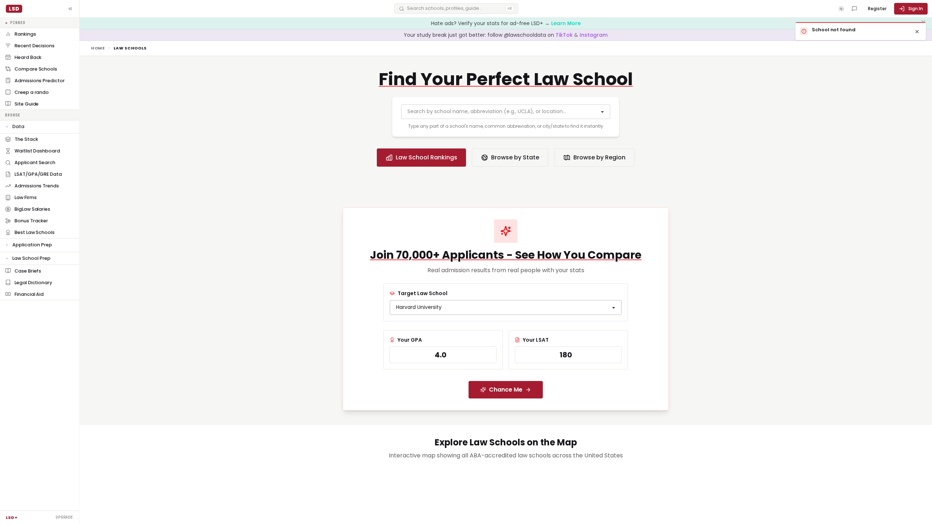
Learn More (566, 23)
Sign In (915, 8)
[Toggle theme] (841, 9)
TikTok (565, 35)
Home (98, 48)
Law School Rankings (426, 157)
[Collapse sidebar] (70, 9)
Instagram (594, 35)
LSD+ (11, 517)
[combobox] (505, 111)
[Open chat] (854, 9)
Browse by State (515, 157)
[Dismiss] (917, 31)
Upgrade (64, 517)
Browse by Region (599, 157)
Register (877, 8)
